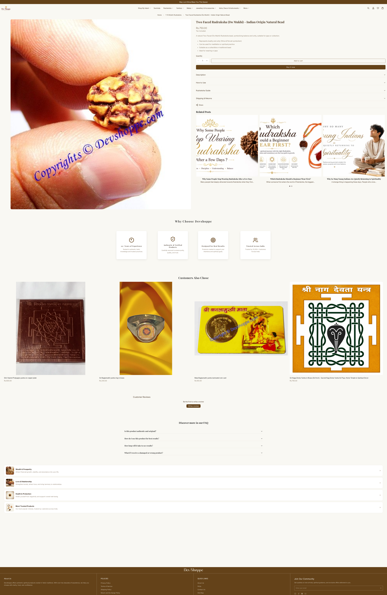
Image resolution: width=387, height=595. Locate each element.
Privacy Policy (105, 583)
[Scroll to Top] (383, 584)
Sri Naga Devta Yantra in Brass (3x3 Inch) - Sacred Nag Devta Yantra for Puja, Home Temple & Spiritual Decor (329, 378)
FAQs (199, 586)
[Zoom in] (189, 23)
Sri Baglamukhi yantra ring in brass (111, 378)
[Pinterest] (302, 594)
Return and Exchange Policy (110, 593)
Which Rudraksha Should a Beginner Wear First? (354, 179)
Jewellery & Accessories (205, 8)
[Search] (368, 8)
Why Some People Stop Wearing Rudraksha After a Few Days (290, 179)
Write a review (193, 406)
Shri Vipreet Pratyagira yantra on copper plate (20, 378)
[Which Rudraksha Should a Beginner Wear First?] (354, 146)
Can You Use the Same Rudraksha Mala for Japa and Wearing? (227, 179)
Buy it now (291, 67)
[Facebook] (299, 594)
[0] (382, 8)
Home (159, 15)
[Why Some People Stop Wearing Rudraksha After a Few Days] (290, 146)
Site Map (201, 593)
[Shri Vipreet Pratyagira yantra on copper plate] (50, 328)
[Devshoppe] (6, 8)
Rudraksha (167, 8)
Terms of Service (106, 586)
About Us (201, 583)
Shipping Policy (106, 589)
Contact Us (201, 589)
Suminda (157, 8)
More (245, 8)
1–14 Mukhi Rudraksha (173, 15)
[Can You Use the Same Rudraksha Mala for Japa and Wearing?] (227, 146)
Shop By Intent (143, 8)
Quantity (199, 56)
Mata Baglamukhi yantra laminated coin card (210, 378)
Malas (189, 8)
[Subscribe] (380, 588)
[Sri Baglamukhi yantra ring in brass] (145, 328)
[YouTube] (305, 594)
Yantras (179, 8)
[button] (290, 186)
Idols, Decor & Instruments (229, 8)
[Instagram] (295, 594)
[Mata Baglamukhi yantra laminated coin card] (241, 328)
